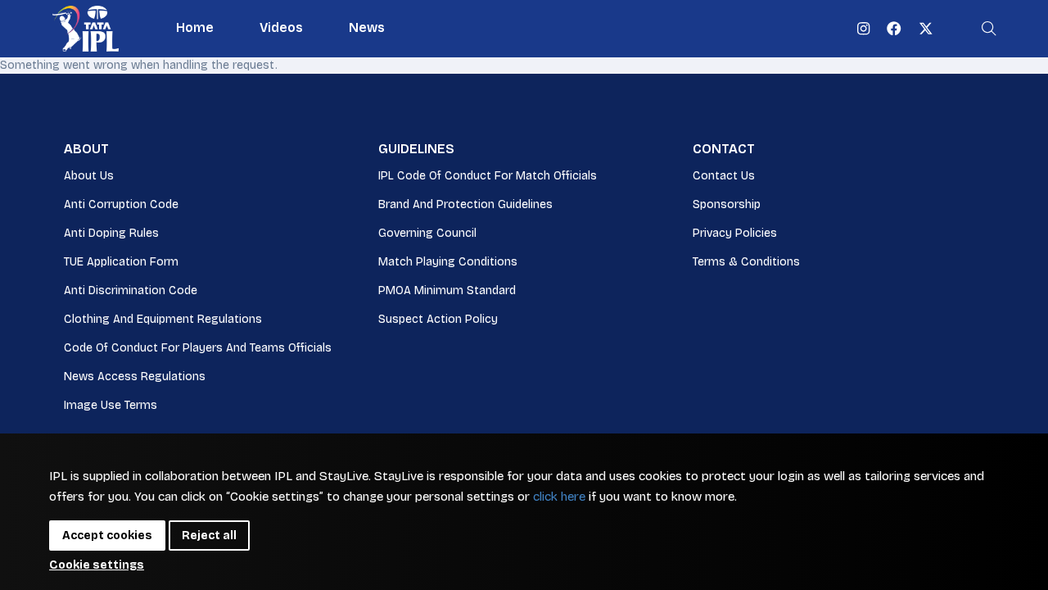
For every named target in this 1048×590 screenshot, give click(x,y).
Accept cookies (107, 535)
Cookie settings (96, 565)
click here (559, 496)
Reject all (209, 535)
